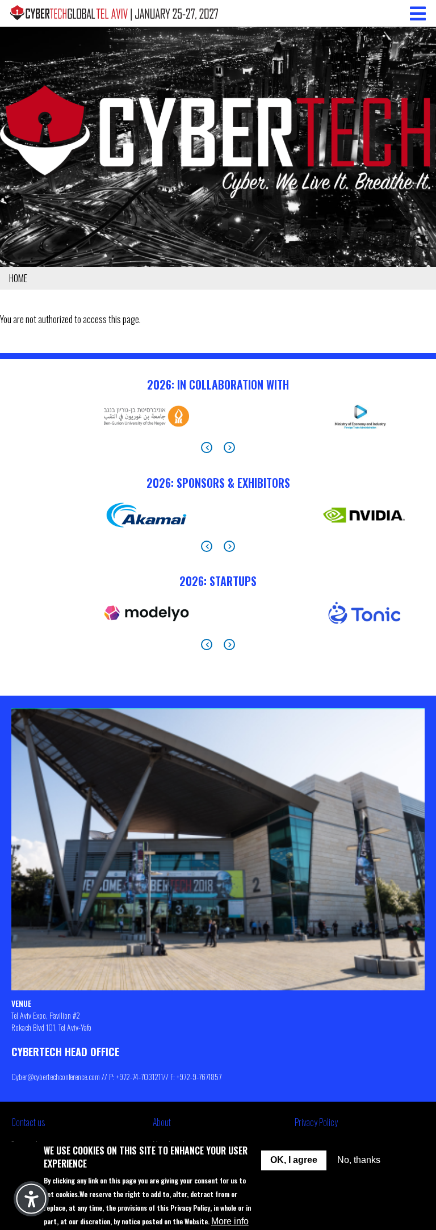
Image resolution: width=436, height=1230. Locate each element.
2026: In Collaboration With (218, 384)
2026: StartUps (218, 580)
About (162, 1122)
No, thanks (358, 1160)
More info (230, 1221)
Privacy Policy (316, 1122)
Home (18, 278)
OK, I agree (293, 1160)
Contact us (28, 1122)
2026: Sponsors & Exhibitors (218, 482)
